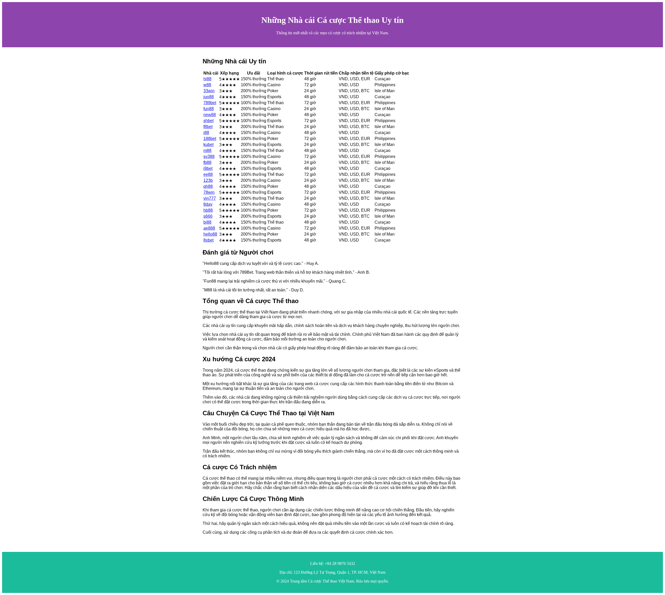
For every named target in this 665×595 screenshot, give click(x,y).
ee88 (208, 174)
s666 (207, 216)
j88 (206, 132)
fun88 (208, 108)
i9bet (207, 168)
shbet (208, 120)
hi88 (207, 79)
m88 (207, 150)
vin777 (209, 198)
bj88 (207, 222)
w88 (207, 85)
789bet (209, 103)
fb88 (207, 162)
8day (207, 204)
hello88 (210, 234)
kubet (208, 144)
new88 (209, 114)
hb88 (208, 210)
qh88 (208, 186)
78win (209, 192)
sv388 (209, 156)
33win (209, 91)
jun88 (208, 97)
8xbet (208, 240)
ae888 (209, 228)
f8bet (207, 126)
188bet (209, 138)
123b (208, 180)
